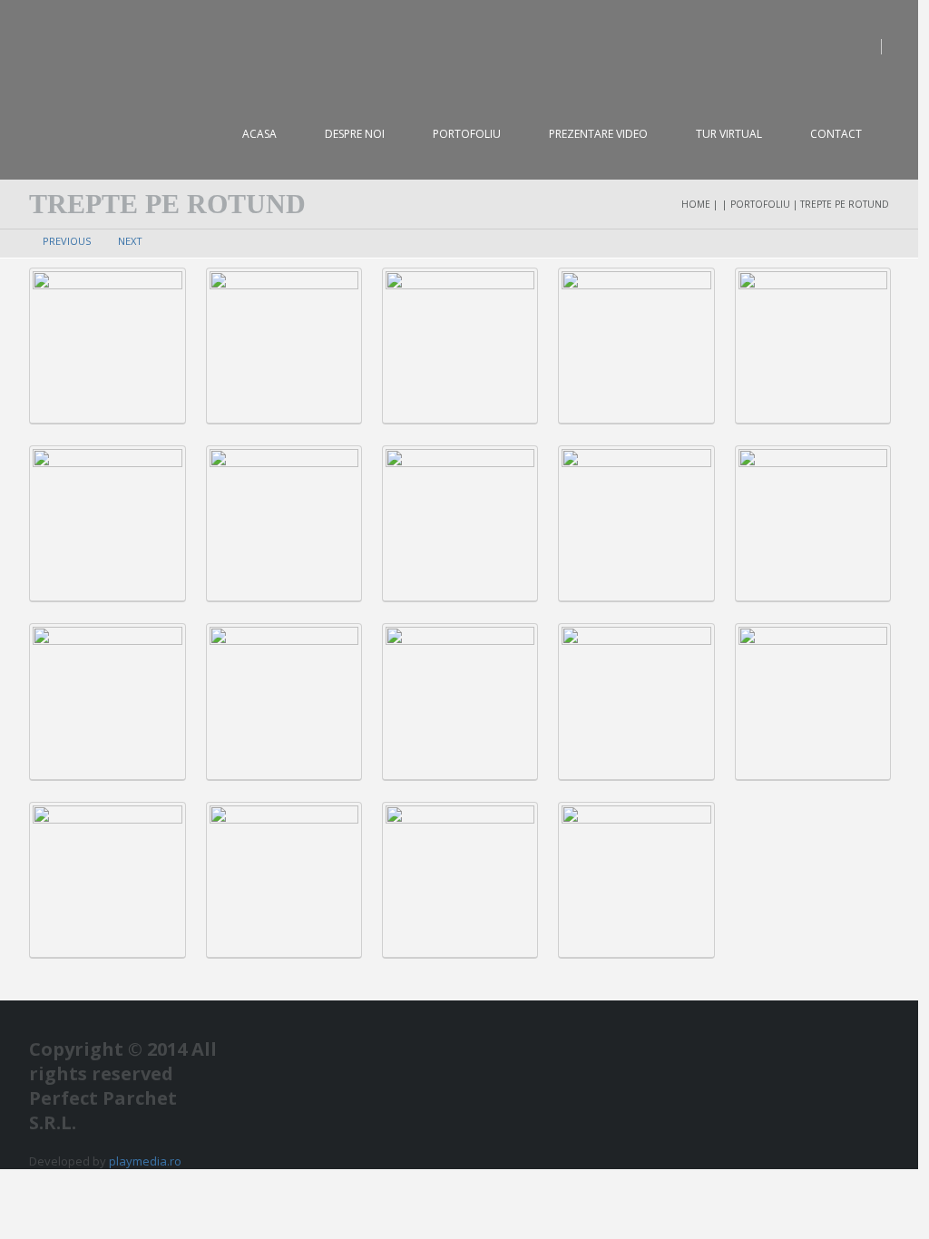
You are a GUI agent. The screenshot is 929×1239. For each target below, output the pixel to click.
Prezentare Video (598, 133)
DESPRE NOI (355, 133)
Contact (836, 133)
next (130, 241)
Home (695, 204)
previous (67, 241)
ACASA (259, 133)
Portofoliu (467, 133)
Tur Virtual (729, 133)
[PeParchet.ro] (138, 44)
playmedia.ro (145, 1161)
